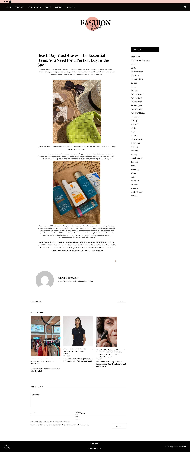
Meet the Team (95, 448)
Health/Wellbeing (138, 113)
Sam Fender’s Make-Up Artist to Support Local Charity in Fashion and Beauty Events (111, 364)
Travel (133, 166)
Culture (66, 349)
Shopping (44, 361)
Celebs (133, 68)
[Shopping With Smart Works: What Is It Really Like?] (45, 336)
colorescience (54, 248)
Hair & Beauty (136, 109)
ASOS (64, 147)
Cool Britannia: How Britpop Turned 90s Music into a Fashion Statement (77, 360)
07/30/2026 (34, 366)
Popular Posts (136, 139)
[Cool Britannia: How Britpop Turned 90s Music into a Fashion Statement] (78, 331)
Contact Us (95, 443)
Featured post (79, 351)
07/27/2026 (66, 356)
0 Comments (67, 51)
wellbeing (135, 181)
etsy (84, 149)
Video (133, 177)
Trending (135, 169)
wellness (134, 184)
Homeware (135, 117)
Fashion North (36, 361)
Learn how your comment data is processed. (73, 425)
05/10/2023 (41, 51)
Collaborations (36, 359)
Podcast (134, 136)
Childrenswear (137, 72)
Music (133, 128)
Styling (50, 361)
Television (135, 162)
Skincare (116, 354)
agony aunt (135, 57)
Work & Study (136, 192)
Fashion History (81, 349)
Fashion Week (136, 102)
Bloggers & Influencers (140, 60)
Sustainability (35, 363)
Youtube (134, 196)
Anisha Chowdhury (54, 51)
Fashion (50, 359)
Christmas (135, 75)
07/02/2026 (99, 359)
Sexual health (136, 143)
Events (44, 359)
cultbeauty (75, 245)
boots (93, 242)
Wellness (134, 188)
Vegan (133, 173)
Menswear (67, 353)
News (103, 354)
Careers (134, 64)
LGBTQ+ (134, 120)
